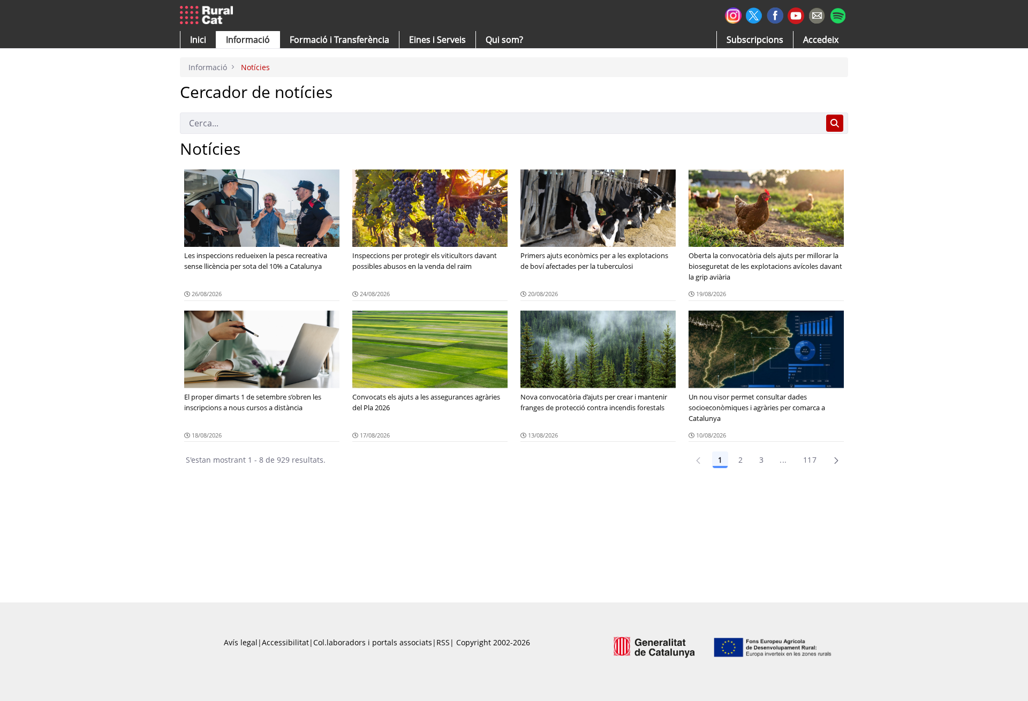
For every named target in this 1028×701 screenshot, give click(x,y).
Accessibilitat (285, 642)
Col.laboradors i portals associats (372, 642)
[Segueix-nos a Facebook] (775, 14)
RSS (443, 642)
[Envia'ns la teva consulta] (816, 14)
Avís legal (241, 642)
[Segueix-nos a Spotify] (837, 14)
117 (810, 460)
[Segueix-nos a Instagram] (733, 14)
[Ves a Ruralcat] (208, 15)
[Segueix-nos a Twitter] (754, 14)
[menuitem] (339, 39)
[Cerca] (834, 123)
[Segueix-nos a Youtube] (796, 15)
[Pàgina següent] (836, 460)
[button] (198, 39)
